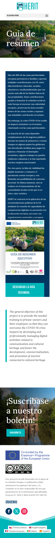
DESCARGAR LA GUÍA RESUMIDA (24, 290)
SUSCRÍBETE (15, 432)
